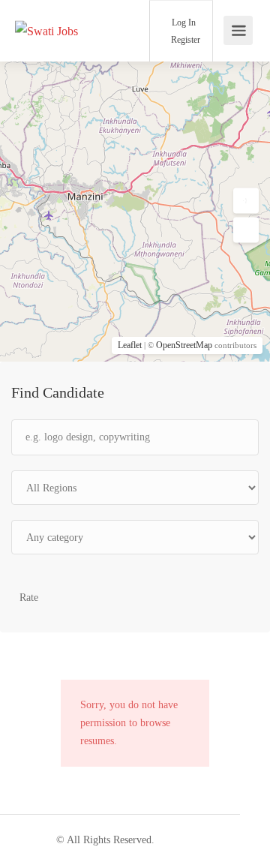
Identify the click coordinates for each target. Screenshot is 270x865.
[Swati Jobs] (46, 10)
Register (184, 40)
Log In (183, 22)
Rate (29, 597)
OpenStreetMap (184, 345)
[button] (246, 201)
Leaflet (130, 345)
